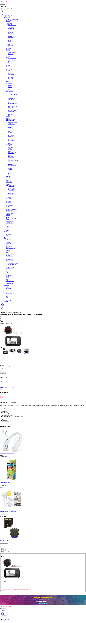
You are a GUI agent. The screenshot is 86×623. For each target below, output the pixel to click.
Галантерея (5, 231)
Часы (5, 273)
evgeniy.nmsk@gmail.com (6, 619)
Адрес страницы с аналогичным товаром (6, 323)
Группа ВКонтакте (5, 621)
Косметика (5, 292)
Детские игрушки (6, 63)
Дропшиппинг (4, 305)
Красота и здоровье (7, 17)
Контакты (3, 307)
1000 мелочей (6, 272)
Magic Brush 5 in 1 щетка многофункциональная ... (8, 511)
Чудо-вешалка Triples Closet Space (5, 482)
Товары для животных (7, 274)
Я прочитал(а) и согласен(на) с (16, 589)
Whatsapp (3, 620)
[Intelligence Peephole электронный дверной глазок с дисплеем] (13, 347)
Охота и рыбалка (6, 285)
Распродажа (6, 301)
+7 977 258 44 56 (3, 3)
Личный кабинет (4, 615)
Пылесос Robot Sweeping (4, 540)
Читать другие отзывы (46, 422)
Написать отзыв (2, 422)
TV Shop (5, 237)
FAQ (3, 304)
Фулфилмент (4, 306)
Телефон (1, 321)
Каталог (3, 14)
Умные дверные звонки (5, 311)
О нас (3, 614)
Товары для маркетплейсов (8, 15)
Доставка (3, 610)
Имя (1, 320)
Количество (2, 365)
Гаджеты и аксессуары (7, 204)
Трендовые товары (7, 16)
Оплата (3, 303)
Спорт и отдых (6, 238)
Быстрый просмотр (3, 487)
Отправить (2, 590)
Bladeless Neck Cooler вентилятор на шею (7, 453)
